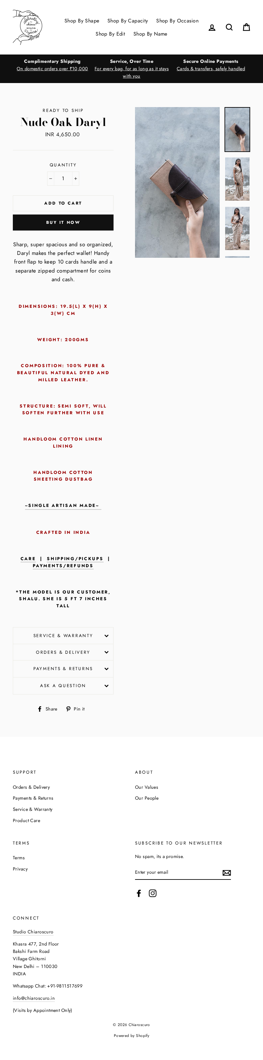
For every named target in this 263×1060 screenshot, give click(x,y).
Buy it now (63, 222)
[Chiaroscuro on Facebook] (139, 893)
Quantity (63, 165)
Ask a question (63, 685)
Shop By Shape (81, 20)
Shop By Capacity (127, 20)
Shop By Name (150, 34)
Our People (146, 798)
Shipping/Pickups (75, 559)
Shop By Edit (110, 34)
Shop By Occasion (177, 20)
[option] (52, 65)
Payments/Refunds (63, 566)
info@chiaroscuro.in (34, 998)
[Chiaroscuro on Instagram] (153, 893)
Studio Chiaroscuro (33, 932)
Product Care (26, 820)
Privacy (20, 869)
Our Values (146, 787)
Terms (19, 857)
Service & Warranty (63, 635)
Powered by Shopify (131, 1035)
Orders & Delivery (63, 652)
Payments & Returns (63, 668)
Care (28, 559)
